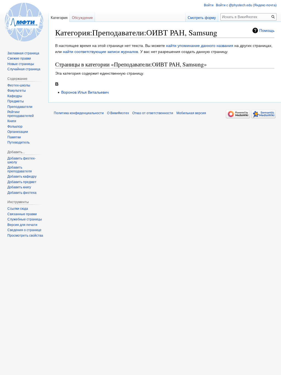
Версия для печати (22, 225)
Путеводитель (18, 142)
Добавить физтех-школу (21, 160)
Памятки (14, 137)
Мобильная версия (191, 113)
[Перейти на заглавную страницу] (24, 22)
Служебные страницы (24, 219)
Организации (17, 132)
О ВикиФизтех (118, 113)
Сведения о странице (24, 230)
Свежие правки (19, 58)
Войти (208, 5)
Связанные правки (22, 214)
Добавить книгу (19, 187)
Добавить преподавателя (19, 169)
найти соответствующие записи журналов (100, 51)
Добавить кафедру (21, 176)
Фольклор (15, 126)
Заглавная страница (23, 53)
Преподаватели (19, 107)
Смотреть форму (202, 18)
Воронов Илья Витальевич (85, 92)
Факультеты (16, 91)
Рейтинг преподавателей (20, 114)
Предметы (15, 101)
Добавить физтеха (21, 193)
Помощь (266, 30)
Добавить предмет (21, 182)
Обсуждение (82, 18)
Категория (59, 18)
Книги (11, 121)
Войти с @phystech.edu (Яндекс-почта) (246, 5)
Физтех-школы (18, 85)
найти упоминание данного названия (199, 45)
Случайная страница (23, 69)
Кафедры (14, 96)
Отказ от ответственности (152, 113)
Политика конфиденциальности (79, 113)
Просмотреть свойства (25, 235)
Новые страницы (20, 64)
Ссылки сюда (17, 209)
